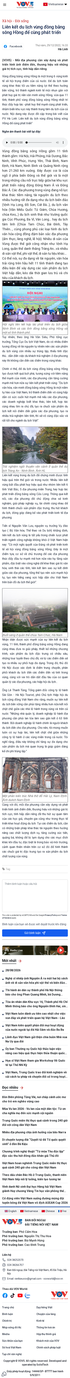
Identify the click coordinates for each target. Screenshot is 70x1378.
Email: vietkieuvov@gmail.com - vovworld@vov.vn (35, 1278)
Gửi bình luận (32, 933)
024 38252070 (15, 1259)
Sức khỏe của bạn (12, 1340)
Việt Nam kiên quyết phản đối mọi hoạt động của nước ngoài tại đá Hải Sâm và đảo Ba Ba (34, 1027)
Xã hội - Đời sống (15, 21)
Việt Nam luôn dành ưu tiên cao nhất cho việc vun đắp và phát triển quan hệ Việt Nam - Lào (35, 1016)
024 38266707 (15, 1264)
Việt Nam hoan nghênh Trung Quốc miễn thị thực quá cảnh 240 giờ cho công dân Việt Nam (34, 1165)
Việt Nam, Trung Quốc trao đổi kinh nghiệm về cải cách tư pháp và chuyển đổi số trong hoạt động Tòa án (36, 1075)
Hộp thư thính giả (46, 1334)
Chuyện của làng (46, 1314)
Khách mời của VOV (47, 1340)
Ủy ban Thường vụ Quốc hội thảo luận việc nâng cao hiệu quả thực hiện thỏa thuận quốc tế (35, 1051)
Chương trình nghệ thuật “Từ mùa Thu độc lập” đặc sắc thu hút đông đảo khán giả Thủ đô (33, 1153)
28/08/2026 (12, 970)
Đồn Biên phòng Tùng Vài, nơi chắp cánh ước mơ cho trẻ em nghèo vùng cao (34, 1099)
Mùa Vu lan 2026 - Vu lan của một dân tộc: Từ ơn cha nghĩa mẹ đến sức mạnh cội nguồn (34, 1111)
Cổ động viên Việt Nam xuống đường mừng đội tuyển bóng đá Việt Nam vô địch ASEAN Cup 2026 (35, 1200)
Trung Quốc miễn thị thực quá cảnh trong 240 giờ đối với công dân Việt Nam (34, 1123)
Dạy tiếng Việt (44, 1307)
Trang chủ (8, 1307)
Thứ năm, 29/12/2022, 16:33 (51, 45)
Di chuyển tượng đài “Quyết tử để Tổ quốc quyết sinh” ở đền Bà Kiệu (34, 1142)
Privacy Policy (51, 915)
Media (6, 1334)
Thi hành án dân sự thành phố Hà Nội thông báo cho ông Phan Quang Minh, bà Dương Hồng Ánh (33, 992)
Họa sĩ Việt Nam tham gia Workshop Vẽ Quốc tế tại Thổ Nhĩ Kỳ (35, 1063)
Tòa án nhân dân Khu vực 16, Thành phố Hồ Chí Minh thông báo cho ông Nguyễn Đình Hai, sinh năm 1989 (36, 1004)
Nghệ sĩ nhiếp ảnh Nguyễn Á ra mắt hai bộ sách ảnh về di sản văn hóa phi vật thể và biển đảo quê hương (36, 981)
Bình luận (7, 1314)
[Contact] (3, 1373)
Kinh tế (40, 1320)
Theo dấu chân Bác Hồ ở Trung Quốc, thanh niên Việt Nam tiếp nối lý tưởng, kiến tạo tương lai (34, 1177)
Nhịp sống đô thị (11, 1327)
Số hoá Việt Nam (11, 1347)
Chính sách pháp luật (48, 1347)
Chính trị (7, 1320)
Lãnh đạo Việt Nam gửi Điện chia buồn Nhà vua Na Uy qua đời (36, 1039)
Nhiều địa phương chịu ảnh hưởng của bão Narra (34, 1132)
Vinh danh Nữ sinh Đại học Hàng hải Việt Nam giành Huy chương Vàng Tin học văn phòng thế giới (33, 1189)
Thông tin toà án (45, 1327)
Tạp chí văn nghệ (12, 1354)
